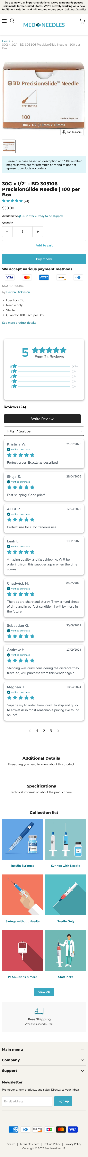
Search (11, 1144)
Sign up (63, 1101)
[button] (15, 201)
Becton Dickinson (18, 292)
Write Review (42, 418)
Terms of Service (29, 1144)
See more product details (19, 323)
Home (6, 41)
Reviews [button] (15, 407)
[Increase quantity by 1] (38, 231)
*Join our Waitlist (75, 9)
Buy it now (44, 259)
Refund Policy (52, 1144)
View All (44, 992)
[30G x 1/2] (8, 146)
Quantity (7, 222)
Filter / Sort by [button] (19, 431)
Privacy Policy (73, 1144)
